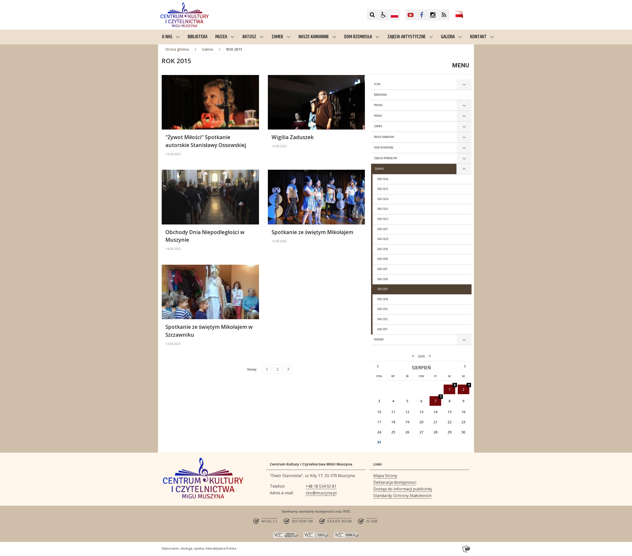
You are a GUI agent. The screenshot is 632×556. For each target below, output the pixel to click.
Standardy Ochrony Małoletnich (402, 495)
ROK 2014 (382, 299)
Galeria (448, 37)
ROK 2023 (382, 208)
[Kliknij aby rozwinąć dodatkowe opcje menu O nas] (464, 84)
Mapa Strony (385, 475)
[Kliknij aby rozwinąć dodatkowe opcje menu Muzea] (464, 105)
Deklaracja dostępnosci (394, 482)
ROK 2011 (382, 329)
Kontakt (478, 37)
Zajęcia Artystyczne (406, 37)
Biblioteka (380, 94)
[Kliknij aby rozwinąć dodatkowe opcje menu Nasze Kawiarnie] (464, 137)
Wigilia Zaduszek (293, 137)
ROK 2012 (382, 319)
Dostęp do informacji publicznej (402, 489)
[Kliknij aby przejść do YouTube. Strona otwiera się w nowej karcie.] (410, 14)
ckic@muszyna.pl (321, 493)
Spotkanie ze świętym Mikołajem (312, 232)
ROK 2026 (382, 179)
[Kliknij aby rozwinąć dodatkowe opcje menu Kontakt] (464, 339)
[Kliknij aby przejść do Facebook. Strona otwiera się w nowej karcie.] (421, 14)
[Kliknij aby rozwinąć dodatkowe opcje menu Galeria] (464, 169)
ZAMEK (277, 37)
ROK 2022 (382, 219)
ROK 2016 (382, 279)
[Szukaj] (372, 14)
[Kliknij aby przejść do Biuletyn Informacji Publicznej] (459, 15)
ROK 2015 (382, 289)
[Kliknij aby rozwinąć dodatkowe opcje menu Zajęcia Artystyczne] (464, 158)
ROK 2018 (382, 259)
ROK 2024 (382, 199)
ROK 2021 (382, 229)
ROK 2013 (382, 309)
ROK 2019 (382, 249)
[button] (383, 14)
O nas (167, 37)
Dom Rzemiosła (358, 37)
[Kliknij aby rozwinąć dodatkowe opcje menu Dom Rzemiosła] (464, 148)
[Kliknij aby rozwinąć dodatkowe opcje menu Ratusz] (464, 116)
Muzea (221, 37)
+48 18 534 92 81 (321, 486)
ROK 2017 (382, 269)
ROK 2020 (382, 239)
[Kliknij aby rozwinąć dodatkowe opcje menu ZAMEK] (464, 126)
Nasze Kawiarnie (313, 37)
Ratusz (249, 37)
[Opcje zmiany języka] (394, 14)
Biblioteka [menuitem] (197, 37)
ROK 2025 (382, 188)
